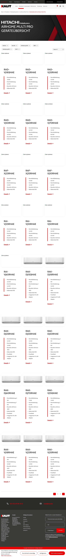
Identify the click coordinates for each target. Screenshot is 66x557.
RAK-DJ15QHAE (31, 273)
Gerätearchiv (25, 530)
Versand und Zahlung (26, 528)
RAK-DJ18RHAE (52, 273)
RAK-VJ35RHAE (52, 451)
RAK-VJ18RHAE (9, 451)
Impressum (25, 519)
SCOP (16, 49)
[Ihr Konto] (60, 6)
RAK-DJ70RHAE (31, 392)
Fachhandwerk (60, 1)
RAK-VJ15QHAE (52, 392)
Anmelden (61, 530)
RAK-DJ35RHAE (31, 332)
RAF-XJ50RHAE (52, 172)
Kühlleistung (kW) (24, 45)
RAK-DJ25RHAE (9, 332)
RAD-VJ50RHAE (9, 121)
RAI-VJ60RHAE (9, 273)
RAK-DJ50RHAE (52, 332)
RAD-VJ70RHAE (52, 121)
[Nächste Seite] (63, 494)
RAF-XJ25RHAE (9, 172)
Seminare (30, 1)
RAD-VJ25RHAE (31, 71)
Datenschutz (25, 521)
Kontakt (23, 1)
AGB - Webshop (26, 524)
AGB (24, 522)
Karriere (35, 1)
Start (2, 11)
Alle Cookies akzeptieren (57, 553)
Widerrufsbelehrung (26, 526)
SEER (35, 45)
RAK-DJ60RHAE (9, 392)
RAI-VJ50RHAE (52, 222)
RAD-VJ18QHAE (9, 71)
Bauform (4, 45)
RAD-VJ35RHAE (52, 71)
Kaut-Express (17, 1)
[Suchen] (63, 6)
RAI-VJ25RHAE (9, 222)
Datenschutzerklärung (53, 537)
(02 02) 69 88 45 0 (16, 504)
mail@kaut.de (48, 504)
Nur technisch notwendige (28, 553)
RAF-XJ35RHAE (31, 172)
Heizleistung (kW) (6, 49)
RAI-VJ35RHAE (31, 222)
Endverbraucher (50, 1)
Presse (10, 1)
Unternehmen (4, 1)
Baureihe (13, 45)
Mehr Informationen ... (6, 555)
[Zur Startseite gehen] (6, 6)
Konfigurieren (43, 553)
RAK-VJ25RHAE (31, 451)
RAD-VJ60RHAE (31, 121)
